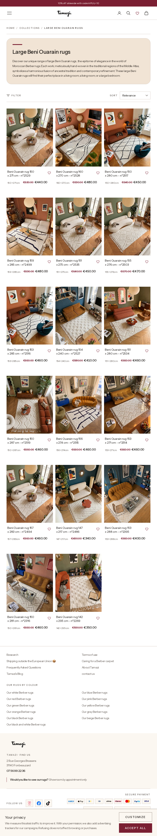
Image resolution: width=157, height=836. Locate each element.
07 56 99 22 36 (16, 771)
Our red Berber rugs (19, 699)
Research (12, 655)
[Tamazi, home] (64, 13)
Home (11, 28)
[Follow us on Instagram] (29, 803)
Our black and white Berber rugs (26, 724)
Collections (29, 28)
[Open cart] (146, 13)
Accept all (135, 828)
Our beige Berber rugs (95, 718)
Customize (135, 817)
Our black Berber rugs (20, 718)
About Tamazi (90, 667)
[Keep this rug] (49, 172)
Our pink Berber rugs (94, 699)
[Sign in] (119, 13)
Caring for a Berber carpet (98, 661)
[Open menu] (9, 13)
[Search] (128, 13)
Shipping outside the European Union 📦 (31, 661)
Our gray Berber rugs (94, 712)
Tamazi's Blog (15, 674)
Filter (16, 95)
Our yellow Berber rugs (96, 705)
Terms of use (90, 655)
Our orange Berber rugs (21, 712)
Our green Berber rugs (20, 705)
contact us (88, 674)
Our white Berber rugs (20, 692)
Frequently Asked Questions (24, 667)
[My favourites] (137, 13)
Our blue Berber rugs (94, 692)
